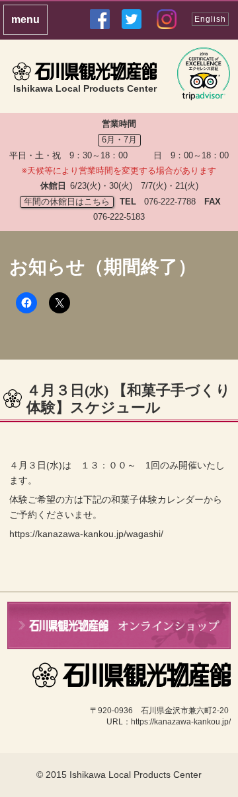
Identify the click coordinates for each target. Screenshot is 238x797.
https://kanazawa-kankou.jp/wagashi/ (86, 533)
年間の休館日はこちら (67, 202)
